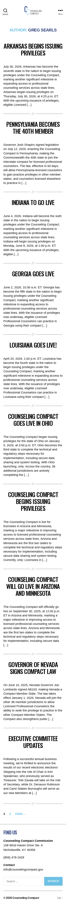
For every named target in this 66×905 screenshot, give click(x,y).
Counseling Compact (26, 897)
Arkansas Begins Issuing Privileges (33, 49)
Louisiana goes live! (33, 344)
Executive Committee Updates (33, 742)
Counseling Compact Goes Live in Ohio (33, 419)
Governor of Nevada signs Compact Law (33, 668)
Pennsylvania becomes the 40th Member (33, 127)
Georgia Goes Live (33, 273)
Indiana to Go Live (33, 202)
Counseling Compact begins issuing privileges (33, 501)
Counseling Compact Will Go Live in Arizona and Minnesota (33, 586)
